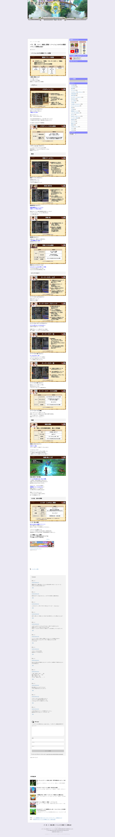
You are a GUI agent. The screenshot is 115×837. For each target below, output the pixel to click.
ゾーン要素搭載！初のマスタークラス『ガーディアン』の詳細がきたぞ (47, 817)
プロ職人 (72, 102)
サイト (33, 746)
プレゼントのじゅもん (75, 105)
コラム (72, 128)
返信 (33, 587)
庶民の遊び (73, 98)
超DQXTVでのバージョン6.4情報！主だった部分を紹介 (44, 819)
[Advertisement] (57, 29)
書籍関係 (72, 119)
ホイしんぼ (73, 121)
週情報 (72, 124)
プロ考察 (72, 85)
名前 (32, 738)
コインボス (73, 90)
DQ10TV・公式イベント (75, 116)
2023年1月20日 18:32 (35, 685)
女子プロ (72, 114)
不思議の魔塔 (73, 93)
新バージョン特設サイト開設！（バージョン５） (47, 802)
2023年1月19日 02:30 (35, 624)
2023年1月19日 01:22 (35, 582)
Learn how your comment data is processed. (54, 754)
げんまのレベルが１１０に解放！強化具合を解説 (47, 787)
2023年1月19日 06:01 (35, 660)
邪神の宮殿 (73, 95)
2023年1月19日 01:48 (35, 593)
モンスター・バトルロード (76, 97)
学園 (72, 107)
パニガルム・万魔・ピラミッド (77, 92)
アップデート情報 (35, 569)
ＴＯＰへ (48, 539)
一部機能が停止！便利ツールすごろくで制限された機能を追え (50, 794)
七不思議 (72, 109)
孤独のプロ (73, 123)
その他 (72, 130)
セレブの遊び (73, 100)
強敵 (72, 88)
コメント (34, 725)
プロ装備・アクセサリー (75, 104)
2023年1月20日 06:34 (35, 671)
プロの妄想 (73, 86)
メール (33, 742)
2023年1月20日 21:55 (35, 696)
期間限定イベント (74, 111)
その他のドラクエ (74, 126)
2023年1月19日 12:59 (35, 636)
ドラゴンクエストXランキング (35, 548)
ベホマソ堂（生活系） (75, 112)
